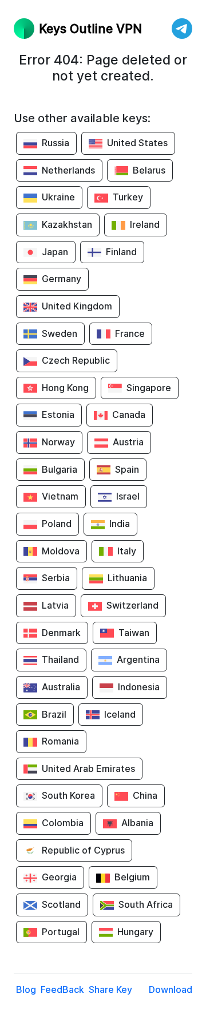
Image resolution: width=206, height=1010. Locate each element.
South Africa (145, 904)
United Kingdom (77, 306)
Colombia (63, 822)
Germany (61, 278)
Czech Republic (76, 360)
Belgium (132, 877)
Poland (57, 523)
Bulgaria (59, 469)
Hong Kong (65, 387)
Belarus (149, 170)
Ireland (145, 224)
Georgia (59, 877)
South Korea (68, 795)
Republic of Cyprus (83, 850)
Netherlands (68, 170)
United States (137, 142)
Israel (128, 496)
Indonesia (139, 687)
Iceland (120, 714)
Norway (58, 442)
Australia (61, 687)
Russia (55, 142)
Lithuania (127, 578)
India (119, 523)
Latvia (55, 605)
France (130, 333)
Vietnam (60, 496)
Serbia (56, 578)
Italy (126, 551)
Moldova (61, 551)
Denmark (61, 632)
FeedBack (62, 989)
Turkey (128, 197)
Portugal (61, 931)
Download (170, 989)
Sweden (59, 333)
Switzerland (132, 605)
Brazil (54, 714)
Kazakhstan (67, 224)
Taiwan (133, 632)
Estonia (58, 414)
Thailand (60, 659)
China (145, 795)
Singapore (148, 387)
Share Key (110, 989)
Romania (60, 741)
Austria (128, 442)
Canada (128, 414)
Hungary (135, 931)
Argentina (138, 659)
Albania (137, 822)
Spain (127, 469)
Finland (121, 251)
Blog (26, 989)
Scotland (61, 904)
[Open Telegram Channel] (182, 28)
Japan (55, 251)
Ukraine (58, 197)
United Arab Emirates (88, 768)
